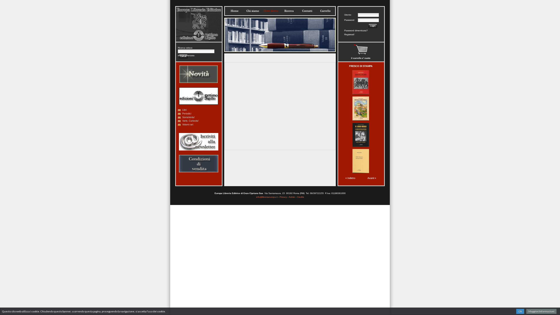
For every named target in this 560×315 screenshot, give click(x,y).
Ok (520, 311)
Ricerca (289, 11)
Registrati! (349, 34)
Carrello (325, 11)
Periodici (186, 113)
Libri (184, 109)
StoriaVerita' (188, 117)
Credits (300, 197)
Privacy (283, 197)
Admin (292, 197)
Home (234, 11)
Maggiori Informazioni (541, 311)
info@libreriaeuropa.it (267, 197)
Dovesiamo (271, 11)
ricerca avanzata (186, 55)
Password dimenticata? (356, 30)
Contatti (307, 11)
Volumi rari (187, 124)
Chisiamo (253, 11)
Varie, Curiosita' (190, 120)
